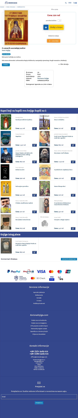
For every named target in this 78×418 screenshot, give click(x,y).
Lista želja (55, 41)
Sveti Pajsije (6, 50)
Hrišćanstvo (21, 7)
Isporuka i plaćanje (39, 292)
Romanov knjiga (43, 78)
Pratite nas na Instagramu (39, 323)
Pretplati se (39, 402)
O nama (39, 300)
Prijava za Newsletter (39, 334)
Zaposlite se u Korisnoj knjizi (39, 331)
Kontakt (39, 298)
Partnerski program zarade (39, 328)
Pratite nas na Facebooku (39, 320)
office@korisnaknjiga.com (39, 357)
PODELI (5, 65)
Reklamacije (39, 295)
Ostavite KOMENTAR (69, 259)
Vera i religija (10, 7)
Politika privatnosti (39, 303)
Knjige (2, 7)
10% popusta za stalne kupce (39, 326)
